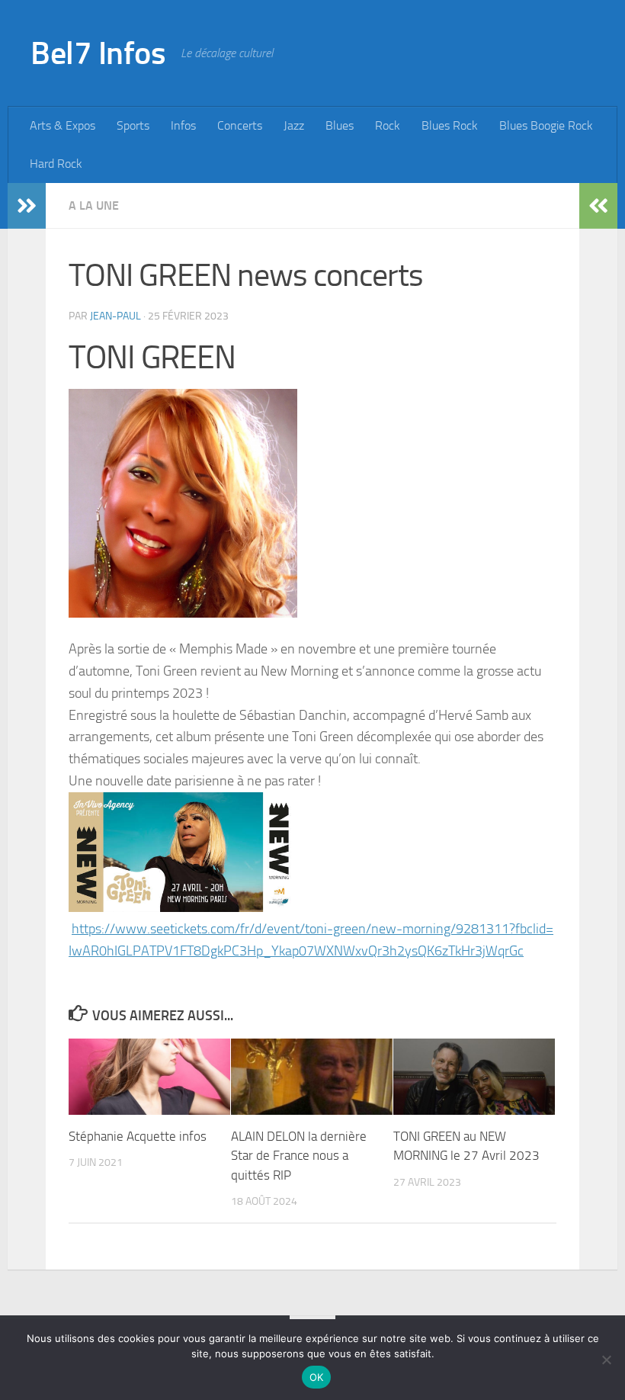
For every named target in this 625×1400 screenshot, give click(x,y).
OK (316, 1377)
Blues (339, 125)
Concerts (239, 125)
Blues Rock (449, 125)
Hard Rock (56, 163)
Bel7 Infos (97, 53)
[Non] (606, 1359)
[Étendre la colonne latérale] (27, 206)
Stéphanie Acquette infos (138, 1136)
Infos (183, 125)
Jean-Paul (115, 316)
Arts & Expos (62, 125)
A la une (94, 205)
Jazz (294, 125)
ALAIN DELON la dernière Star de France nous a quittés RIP (299, 1156)
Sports (133, 125)
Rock (387, 125)
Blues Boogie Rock (546, 125)
